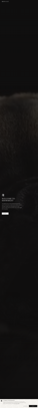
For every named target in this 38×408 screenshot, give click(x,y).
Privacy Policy (17, 403)
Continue (4, 213)
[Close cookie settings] (37, 400)
